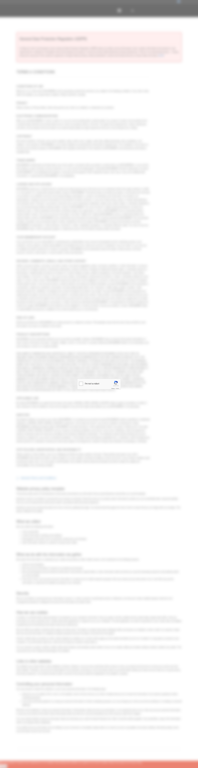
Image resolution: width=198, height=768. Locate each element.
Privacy (113, 388)
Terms (117, 388)
